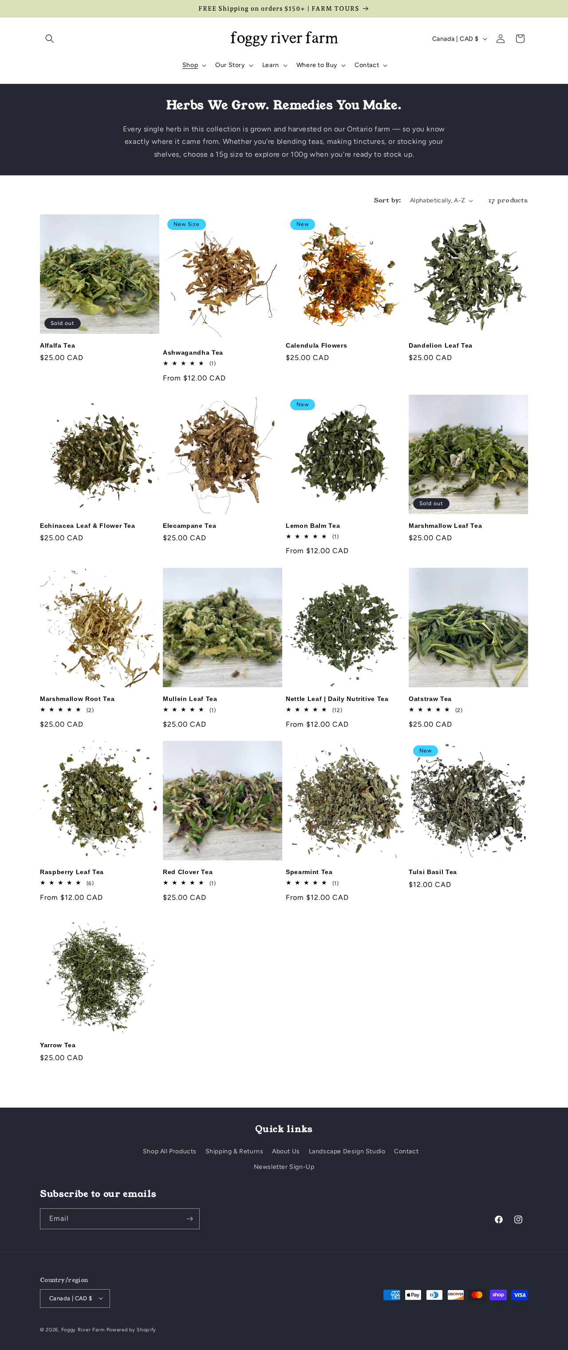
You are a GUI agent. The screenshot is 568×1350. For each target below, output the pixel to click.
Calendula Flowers (316, 345)
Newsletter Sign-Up (284, 1167)
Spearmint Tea (309, 871)
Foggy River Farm (83, 1329)
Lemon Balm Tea (313, 525)
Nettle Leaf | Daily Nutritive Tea (337, 698)
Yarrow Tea (58, 1045)
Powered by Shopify (131, 1329)
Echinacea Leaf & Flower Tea (87, 525)
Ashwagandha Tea (193, 352)
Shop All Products (170, 1151)
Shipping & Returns (234, 1151)
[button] (49, 38)
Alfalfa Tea (57, 345)
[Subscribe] (189, 1218)
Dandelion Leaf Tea (441, 345)
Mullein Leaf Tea (190, 698)
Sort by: (387, 200)
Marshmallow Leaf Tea (445, 525)
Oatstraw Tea (430, 698)
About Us (286, 1151)
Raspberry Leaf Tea (72, 871)
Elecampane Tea (189, 525)
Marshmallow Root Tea (77, 698)
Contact (406, 1151)
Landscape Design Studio (347, 1151)
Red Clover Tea (188, 871)
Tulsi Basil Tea (433, 871)
